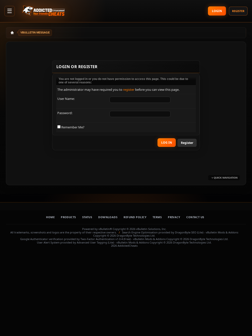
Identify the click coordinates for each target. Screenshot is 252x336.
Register (238, 11)
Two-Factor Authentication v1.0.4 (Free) (105, 239)
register (128, 89)
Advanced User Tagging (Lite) (95, 242)
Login (217, 11)
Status (87, 217)
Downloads (107, 217)
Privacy (174, 217)
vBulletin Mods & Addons (222, 232)
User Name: (66, 99)
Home (50, 217)
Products (68, 217)
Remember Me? (72, 127)
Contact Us (195, 217)
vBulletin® (105, 229)
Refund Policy (135, 217)
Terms (157, 217)
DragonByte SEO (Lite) (189, 232)
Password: (64, 113)
